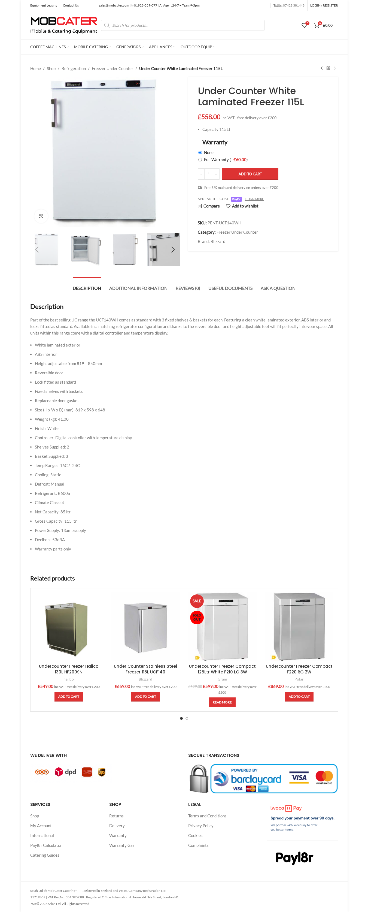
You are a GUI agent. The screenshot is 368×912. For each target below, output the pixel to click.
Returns (116, 815)
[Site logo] (64, 24)
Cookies (195, 835)
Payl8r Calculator (46, 845)
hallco (68, 679)
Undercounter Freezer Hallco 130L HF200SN (68, 669)
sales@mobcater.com (114, 5)
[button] (37, 250)
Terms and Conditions (207, 815)
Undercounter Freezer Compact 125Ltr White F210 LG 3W (222, 669)
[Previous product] (321, 68)
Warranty (118, 835)
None (209, 152)
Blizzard (218, 241)
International (42, 835)
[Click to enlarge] (41, 216)
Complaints (198, 845)
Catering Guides (44, 855)
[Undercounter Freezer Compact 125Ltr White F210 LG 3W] (222, 626)
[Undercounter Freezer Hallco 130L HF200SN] (69, 626)
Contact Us (71, 5)
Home (35, 68)
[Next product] (334, 68)
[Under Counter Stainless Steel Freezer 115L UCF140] (145, 626)
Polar (299, 679)
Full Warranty (226, 159)
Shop (51, 68)
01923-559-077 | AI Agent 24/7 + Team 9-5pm (166, 5)
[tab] (87, 285)
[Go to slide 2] (186, 718)
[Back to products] (328, 68)
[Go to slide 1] (181, 718)
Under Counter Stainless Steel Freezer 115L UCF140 (145, 669)
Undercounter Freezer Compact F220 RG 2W (299, 669)
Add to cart (250, 174)
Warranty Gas (122, 845)
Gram (222, 679)
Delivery (117, 825)
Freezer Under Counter (112, 68)
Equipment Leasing (43, 5)
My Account (41, 825)
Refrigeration (74, 68)
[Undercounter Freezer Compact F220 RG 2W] (299, 626)
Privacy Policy (201, 825)
